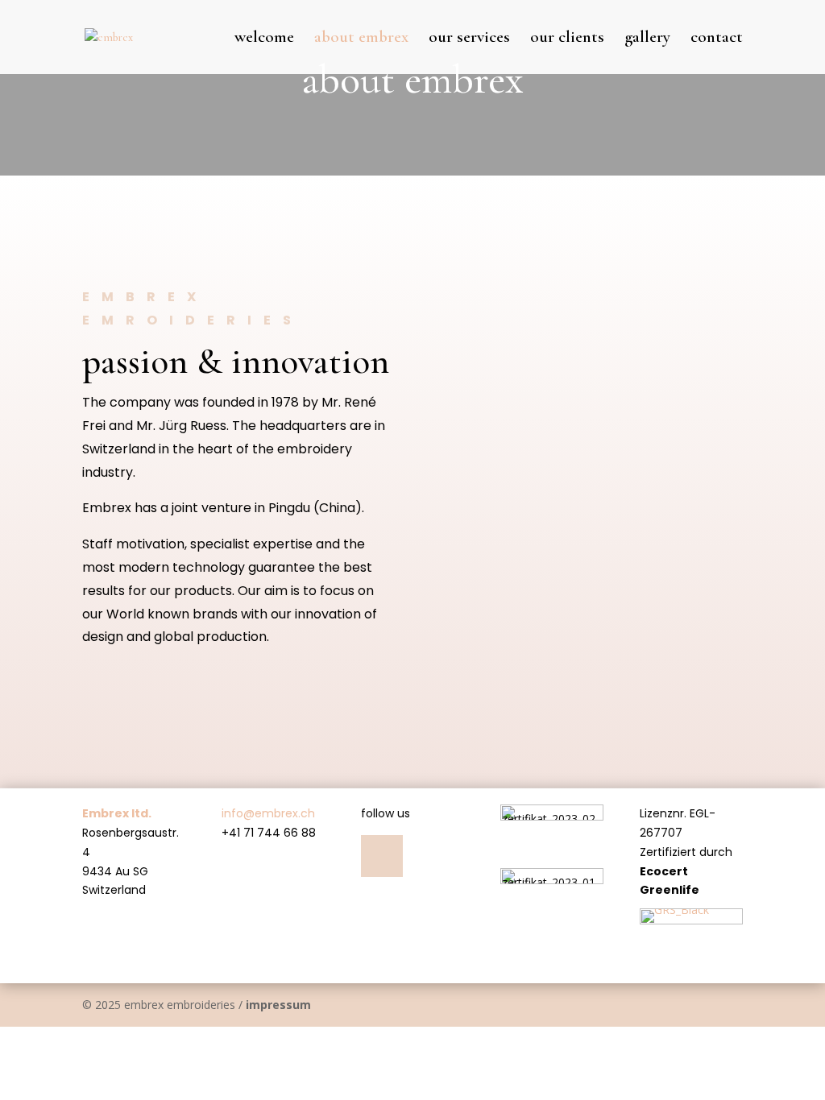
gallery (647, 39)
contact (716, 39)
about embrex (361, 39)
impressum (278, 1004)
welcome (264, 39)
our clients (567, 39)
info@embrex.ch (268, 813)
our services (469, 39)
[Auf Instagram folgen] (382, 856)
